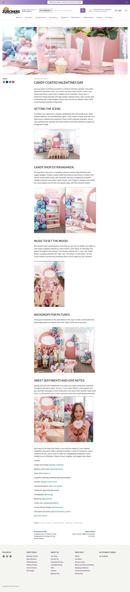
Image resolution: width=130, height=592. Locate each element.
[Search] (82, 10)
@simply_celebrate (56, 465)
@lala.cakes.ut (44, 473)
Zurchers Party (78, 523)
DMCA (77, 556)
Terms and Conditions (82, 571)
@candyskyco (57, 507)
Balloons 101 (55, 574)
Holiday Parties (32, 565)
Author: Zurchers (46, 523)
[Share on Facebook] (4, 82)
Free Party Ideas (58, 523)
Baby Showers (32, 559)
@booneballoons (56, 469)
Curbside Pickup (56, 565)
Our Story (54, 556)
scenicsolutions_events (61, 511)
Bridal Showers (32, 562)
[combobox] (66, 10)
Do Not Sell (79, 574)
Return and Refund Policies (84, 565)
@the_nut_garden (55, 486)
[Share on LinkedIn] (10, 82)
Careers (53, 571)
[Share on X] (7, 82)
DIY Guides (30, 571)
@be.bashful (47, 499)
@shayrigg (49, 494)
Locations (78, 559)
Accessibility (103, 556)
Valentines (68, 523)
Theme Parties (32, 568)
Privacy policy (80, 562)
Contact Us (55, 559)
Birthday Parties (32, 556)
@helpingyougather (51, 503)
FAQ (52, 568)
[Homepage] (11, 10)
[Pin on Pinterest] (13, 82)
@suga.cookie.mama (49, 482)
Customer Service (57, 562)
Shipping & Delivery (82, 568)
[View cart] (126, 10)
